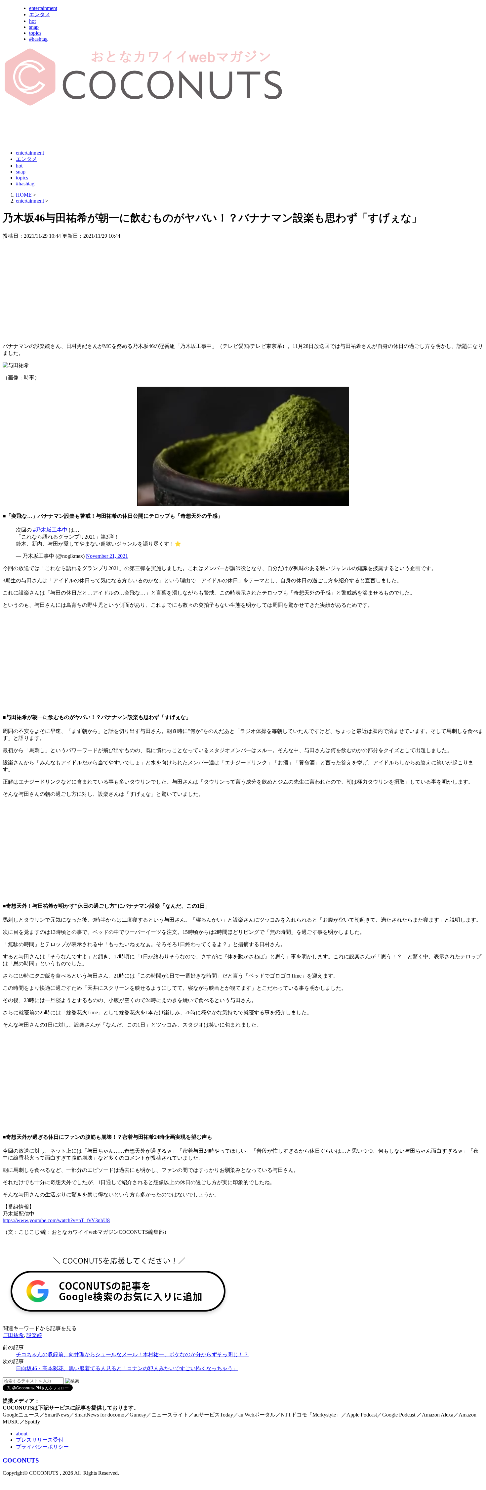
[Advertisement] (123, 128)
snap (34, 27)
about (21, 1433)
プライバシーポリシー (42, 1447)
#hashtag (38, 39)
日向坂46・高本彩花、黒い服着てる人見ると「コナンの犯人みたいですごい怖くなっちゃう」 (127, 1368)
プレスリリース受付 (39, 1440)
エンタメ (39, 14)
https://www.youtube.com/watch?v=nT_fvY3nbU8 (56, 1220)
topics (35, 33)
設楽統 (34, 1335)
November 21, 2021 (107, 556)
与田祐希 (13, 1335)
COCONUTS (21, 1460)
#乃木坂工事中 (50, 530)
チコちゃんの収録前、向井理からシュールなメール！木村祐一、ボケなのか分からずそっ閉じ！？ (132, 1354)
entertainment (43, 8)
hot (32, 21)
